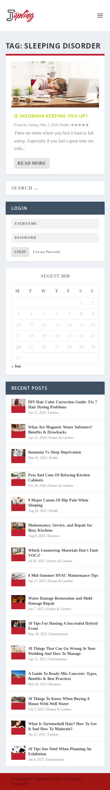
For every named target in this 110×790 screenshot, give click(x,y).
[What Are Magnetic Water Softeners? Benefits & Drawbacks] (18, 431)
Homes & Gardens (61, 438)
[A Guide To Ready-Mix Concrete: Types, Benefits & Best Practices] (18, 677)
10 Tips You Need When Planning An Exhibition (59, 751)
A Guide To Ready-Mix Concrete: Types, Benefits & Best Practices (62, 676)
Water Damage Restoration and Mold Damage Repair (60, 601)
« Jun (16, 366)
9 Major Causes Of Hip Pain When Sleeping (58, 502)
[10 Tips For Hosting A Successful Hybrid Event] (18, 627)
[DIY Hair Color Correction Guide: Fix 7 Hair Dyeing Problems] (18, 406)
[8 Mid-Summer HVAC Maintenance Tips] (18, 579)
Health (64, 125)
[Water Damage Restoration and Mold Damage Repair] (18, 602)
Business (53, 536)
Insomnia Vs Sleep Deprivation (54, 452)
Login (20, 252)
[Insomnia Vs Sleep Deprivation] (18, 456)
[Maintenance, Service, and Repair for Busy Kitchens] (18, 529)
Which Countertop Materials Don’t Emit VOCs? (63, 553)
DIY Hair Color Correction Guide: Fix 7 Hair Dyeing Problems (62, 404)
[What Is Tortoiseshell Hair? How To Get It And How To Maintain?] (18, 728)
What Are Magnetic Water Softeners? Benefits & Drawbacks (60, 429)
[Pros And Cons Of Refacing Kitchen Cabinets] (18, 479)
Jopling (33, 125)
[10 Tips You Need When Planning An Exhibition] (18, 753)
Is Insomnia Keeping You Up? (51, 116)
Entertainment (58, 634)
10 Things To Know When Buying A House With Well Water (58, 701)
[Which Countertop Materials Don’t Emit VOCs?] (18, 554)
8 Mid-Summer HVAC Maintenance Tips (63, 575)
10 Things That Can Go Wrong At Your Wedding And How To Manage (62, 651)
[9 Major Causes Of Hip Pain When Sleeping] (18, 504)
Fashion (53, 413)
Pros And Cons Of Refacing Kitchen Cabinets (59, 477)
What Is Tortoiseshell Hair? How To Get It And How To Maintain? (62, 726)
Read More (31, 163)
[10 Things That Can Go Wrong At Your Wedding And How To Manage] (18, 652)
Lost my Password (46, 252)
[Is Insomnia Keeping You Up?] (55, 84)
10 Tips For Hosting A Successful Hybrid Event (63, 626)
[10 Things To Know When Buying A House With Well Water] (18, 703)
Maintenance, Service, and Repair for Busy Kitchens (60, 527)
